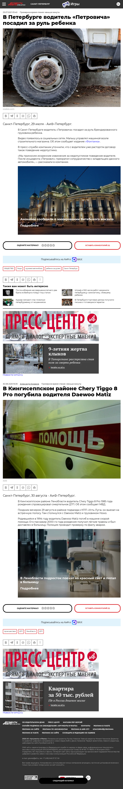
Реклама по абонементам (55, 729)
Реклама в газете (102, 726)
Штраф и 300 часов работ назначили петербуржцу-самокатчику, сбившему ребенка (93, 292)
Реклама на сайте (30, 729)
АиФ (5, 480)
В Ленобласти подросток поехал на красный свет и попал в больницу (68, 580)
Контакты (85, 726)
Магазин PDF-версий (72, 722)
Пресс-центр (54, 722)
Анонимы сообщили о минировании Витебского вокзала (67, 219)
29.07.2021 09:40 (10, 12)
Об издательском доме (33, 722)
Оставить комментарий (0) (97, 245)
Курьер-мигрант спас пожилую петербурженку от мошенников (31, 301)
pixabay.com (8, 109)
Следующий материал (63, 781)
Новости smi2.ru (13, 374)
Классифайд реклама (103, 729)
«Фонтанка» (92, 141)
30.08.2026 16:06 (10, 384)
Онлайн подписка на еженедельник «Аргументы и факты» (50, 726)
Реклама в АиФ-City (80, 729)
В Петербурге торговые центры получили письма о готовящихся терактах (94, 301)
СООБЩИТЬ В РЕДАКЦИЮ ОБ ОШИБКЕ (78, 733)
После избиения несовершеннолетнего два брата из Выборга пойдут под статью (36, 291)
